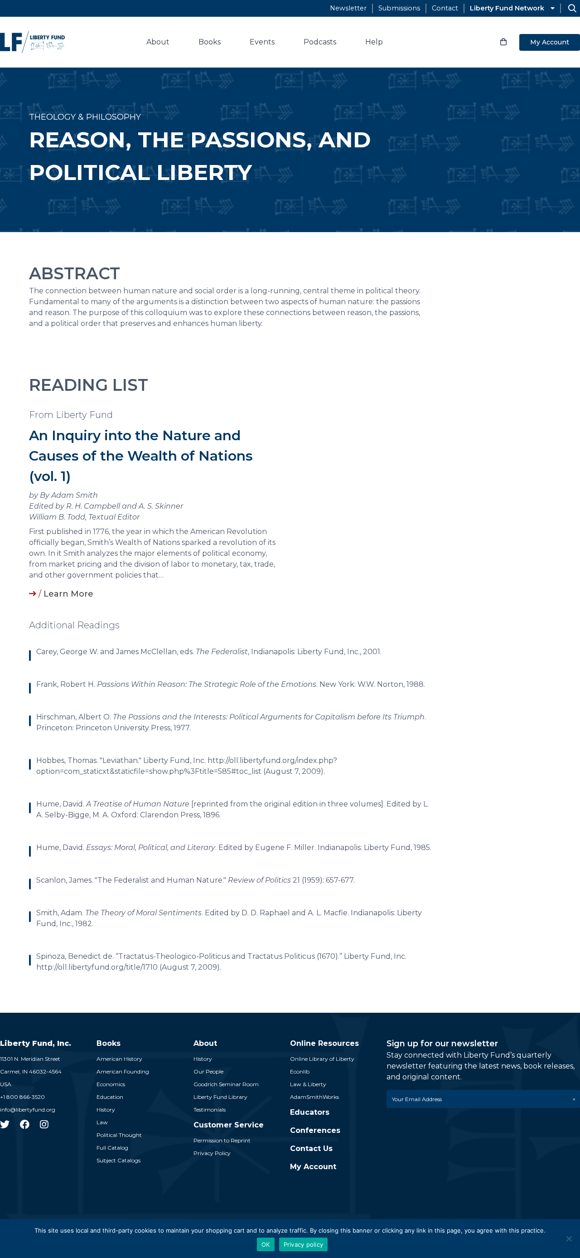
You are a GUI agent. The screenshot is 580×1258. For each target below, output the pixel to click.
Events (262, 42)
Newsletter (348, 8)
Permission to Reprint (222, 1140)
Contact (445, 8)
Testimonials (209, 1109)
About (157, 42)
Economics (111, 1084)
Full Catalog (112, 1147)
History (106, 1109)
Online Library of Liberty (322, 1058)
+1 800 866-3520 (22, 1096)
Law (102, 1122)
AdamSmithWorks (314, 1096)
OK (265, 1244)
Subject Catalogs (118, 1160)
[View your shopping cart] (503, 42)
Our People (208, 1071)
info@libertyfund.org (27, 1109)
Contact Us (311, 1148)
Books (209, 42)
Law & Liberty (308, 1084)
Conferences (315, 1130)
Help (374, 42)
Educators (309, 1112)
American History (119, 1058)
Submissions (399, 8)
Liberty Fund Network (507, 8)
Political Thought (119, 1135)
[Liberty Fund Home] (32, 42)
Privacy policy (304, 1244)
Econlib (299, 1071)
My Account (549, 42)
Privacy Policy (212, 1153)
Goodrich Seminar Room (226, 1084)
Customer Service (228, 1125)
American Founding (123, 1071)
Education (110, 1096)
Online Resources (324, 1043)
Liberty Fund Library (220, 1096)
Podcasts (320, 42)
